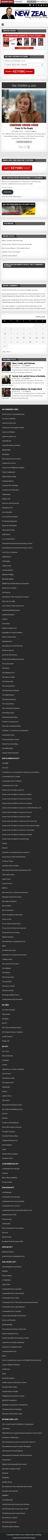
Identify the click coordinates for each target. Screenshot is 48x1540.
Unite (4, 1149)
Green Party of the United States (13, 857)
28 (30, 342)
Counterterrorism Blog (10, 490)
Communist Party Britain (11, 1197)
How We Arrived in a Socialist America (24, 290)
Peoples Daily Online (9, 1387)
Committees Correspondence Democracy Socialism (20, 772)
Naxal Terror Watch (9, 588)
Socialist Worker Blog (10, 1136)
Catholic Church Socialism (11, 252)
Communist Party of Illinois (12, 781)
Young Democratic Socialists (12, 999)
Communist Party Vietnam (11, 1311)
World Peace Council (9, 1518)
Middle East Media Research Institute (15, 583)
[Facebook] (36, 5)
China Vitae (6, 1284)
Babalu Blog (6, 450)
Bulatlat (5, 1271)
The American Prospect (10, 964)
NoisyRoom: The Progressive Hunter (15, 597)
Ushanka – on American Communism (15, 730)
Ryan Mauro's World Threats (12, 646)
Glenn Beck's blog (8, 530)
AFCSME (5, 763)
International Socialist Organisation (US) (16, 870)
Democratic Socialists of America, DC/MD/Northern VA (21, 808)
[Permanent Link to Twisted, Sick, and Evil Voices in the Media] (6, 379)
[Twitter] (33, 5)
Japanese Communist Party (12, 1347)
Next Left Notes (8, 910)
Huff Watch (6, 534)
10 (5, 333)
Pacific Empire (7, 1036)
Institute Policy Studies (10, 866)
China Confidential (8, 472)
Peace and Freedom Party (11, 924)
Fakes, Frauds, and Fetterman (12, 240)
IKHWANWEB (7, 1324)
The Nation (6, 972)
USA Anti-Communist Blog (11, 726)
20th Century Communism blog (13, 414)
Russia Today (6, 1237)
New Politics (6, 906)
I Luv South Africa (8, 539)
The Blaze (5, 668)
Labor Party (6, 879)
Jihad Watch (6, 557)
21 (30, 338)
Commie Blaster (8, 481)
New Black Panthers (9, 901)
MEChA (4, 888)
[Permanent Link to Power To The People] (24, 106)
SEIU (4, 946)
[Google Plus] (39, 5)
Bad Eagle (5, 454)
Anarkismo (6, 1428)
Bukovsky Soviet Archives (11, 459)
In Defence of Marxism (10, 1437)
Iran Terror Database (9, 552)
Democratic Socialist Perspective (14, 1316)
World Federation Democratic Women (15, 1504)
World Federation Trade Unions (13, 1513)
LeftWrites (6, 1369)
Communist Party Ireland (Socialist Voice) (17, 1210)
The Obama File (7, 681)
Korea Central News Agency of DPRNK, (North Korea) (21, 1360)
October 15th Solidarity (10, 1122)
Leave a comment (32, 131)
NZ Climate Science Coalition (12, 1032)
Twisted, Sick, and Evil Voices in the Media (17, 244)
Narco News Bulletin (9, 1177)
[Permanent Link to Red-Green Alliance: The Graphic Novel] (6, 392)
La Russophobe (7, 570)
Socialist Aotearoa (8, 1131)
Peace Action (6, 919)
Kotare (4, 1091)
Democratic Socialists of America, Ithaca (16, 816)
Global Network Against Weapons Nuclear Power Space (22, 1433)
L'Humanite (6, 1223)
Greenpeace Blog (8, 1078)
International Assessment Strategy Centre (17, 548)
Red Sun (5, 1473)
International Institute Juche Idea (14, 1329)
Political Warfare (8, 614)
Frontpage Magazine (9, 521)
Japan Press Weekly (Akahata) (13, 1342)
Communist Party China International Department (20, 1302)
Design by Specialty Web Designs (24, 1538)
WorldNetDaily (7, 748)
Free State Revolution (10, 517)
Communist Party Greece (11, 1206)
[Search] (46, 5)
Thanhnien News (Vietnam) (12, 1409)
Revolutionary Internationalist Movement (17, 1486)
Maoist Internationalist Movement (14, 1464)
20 (24, 338)
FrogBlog (5, 1060)
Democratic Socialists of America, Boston (16, 799)
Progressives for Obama (11, 932)
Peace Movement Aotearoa (12, 1127)
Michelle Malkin (8, 579)
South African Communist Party (13, 1256)
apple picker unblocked (10, 300)
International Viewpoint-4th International (17, 1455)
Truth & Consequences (10, 722)
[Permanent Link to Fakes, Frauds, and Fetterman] (6, 366)
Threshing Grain (8, 713)
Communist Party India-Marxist (13, 1307)
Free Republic (7, 512)
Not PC (4, 1023)
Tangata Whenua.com (9, 1140)
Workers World (7, 990)
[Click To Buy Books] (24, 49)
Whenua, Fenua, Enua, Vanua (12, 1414)
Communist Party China (10, 1298)
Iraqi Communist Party (10, 1333)
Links (4, 1374)
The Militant (6, 968)
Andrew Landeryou (9, 436)
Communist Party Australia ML (13, 1293)
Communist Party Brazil (10, 1168)
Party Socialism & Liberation (12, 915)
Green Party (6, 1073)
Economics (16, 125)
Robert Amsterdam (9, 637)
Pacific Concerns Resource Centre (14, 1382)
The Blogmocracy (8, 672)
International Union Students (12, 1451)
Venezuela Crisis (8, 735)
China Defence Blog (9, 476)
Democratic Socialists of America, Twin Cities (18, 830)
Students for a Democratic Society (14, 955)
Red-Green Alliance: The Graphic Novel (16, 248)
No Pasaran (6, 592)
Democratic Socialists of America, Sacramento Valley (21, 825)
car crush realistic (8, 306)
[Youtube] (41, 5)
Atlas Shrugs (6, 441)
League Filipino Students (11, 1365)
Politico (5, 619)
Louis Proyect (7, 883)
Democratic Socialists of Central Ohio (15, 839)
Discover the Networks (10, 503)
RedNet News (7, 1482)
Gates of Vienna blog (9, 525)
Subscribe (7, 192)
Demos (4, 843)
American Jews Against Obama (13, 427)
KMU (4, 1356)
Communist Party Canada (11, 776)
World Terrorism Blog (10, 744)
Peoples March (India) (10, 1391)
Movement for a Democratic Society (15, 892)
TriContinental (7, 1500)
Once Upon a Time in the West (13, 606)
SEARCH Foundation (9, 1400)
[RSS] (44, 5)
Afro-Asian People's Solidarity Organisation (17, 1424)
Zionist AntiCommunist (10, 753)
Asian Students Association (11, 1267)
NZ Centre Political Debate (11, 1027)
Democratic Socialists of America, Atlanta (16, 794)
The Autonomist (8, 664)
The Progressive (8, 977)
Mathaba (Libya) (8, 1252)
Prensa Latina (7, 1182)
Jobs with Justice (8, 874)
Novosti (5, 1232)
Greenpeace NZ (8, 1082)
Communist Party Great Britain (13, 1201)
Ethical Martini (7, 1056)
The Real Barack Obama (10, 690)
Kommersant (6, 1219)
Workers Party (7, 1158)
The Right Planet (8, 695)
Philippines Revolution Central (13, 1396)
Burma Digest (7, 1275)
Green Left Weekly (9, 1320)
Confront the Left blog (10, 485)
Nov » (9, 352)
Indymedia (6, 1087)
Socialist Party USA (9, 950)
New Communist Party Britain (13, 1228)
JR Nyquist (6, 561)
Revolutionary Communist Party (13, 941)
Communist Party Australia (11, 1289)
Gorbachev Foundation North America (15, 852)
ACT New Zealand (8, 1010)
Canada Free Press (9, 463)
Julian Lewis (6, 566)
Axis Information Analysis (11, 445)
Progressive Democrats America (14, 928)
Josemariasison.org (9, 1351)
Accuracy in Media (8, 418)
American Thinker (8, 432)
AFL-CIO (5, 768)
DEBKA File (6, 499)
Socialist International (10, 1491)
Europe (27, 125)
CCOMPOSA (6, 1280)
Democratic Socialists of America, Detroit (17, 812)
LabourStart (6, 1460)
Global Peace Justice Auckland (13, 1069)
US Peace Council (8, 986)
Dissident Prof (7, 508)
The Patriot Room (8, 686)
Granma (5, 1173)
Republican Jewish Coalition (12, 632)
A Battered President (9, 256)
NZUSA (4, 1118)
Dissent (5, 848)
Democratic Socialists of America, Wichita (17, 834)
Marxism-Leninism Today (11, 1469)
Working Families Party (10, 995)
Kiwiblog (5, 1019)
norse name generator (10, 294)
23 (43, 338)
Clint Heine (6, 1014)
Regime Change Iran (9, 628)
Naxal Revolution (8, 1378)
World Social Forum (9, 1522)
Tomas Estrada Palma (9, 717)
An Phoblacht (6, 1192)
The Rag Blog (6, 981)
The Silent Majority (9, 699)
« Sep (4, 352)
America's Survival (9, 423)
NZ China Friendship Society (12, 1109)
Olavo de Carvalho (8, 601)
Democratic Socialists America (13, 790)
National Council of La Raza (11, 897)
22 (36, 338)
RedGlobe (5, 1477)
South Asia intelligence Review (13, 659)
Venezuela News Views (10, 739)
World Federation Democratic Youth (15, 1509)
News (35, 125)
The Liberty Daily (8, 677)
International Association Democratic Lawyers (18, 1442)
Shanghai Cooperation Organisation (15, 1405)
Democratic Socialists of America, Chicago (17, 803)
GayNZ (4, 1065)
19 (17, 338)
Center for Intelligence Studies (13, 467)
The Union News (8, 704)
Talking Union (7, 959)
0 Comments (27, 365)
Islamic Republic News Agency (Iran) (15, 1338)
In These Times (7, 861)
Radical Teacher (8, 937)
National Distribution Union (12, 1105)
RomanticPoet (7, 641)
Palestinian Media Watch (11, 610)
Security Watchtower (9, 655)
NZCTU (5, 1114)
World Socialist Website (10, 1526)
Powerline (6, 623)
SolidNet (5, 1495)
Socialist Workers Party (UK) (12, 1241)
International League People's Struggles (16, 1446)
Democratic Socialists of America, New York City (19, 821)
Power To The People (24, 128)
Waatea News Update (10, 1154)
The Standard (7, 1145)
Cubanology (6, 494)
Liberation (6, 1100)
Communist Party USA (10, 785)
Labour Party (7, 1096)
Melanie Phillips (8, 574)
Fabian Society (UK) (9, 1215)
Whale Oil (5, 1041)
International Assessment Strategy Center (17, 543)
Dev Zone (5, 1051)
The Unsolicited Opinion (11, 708)
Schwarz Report (8, 650)
